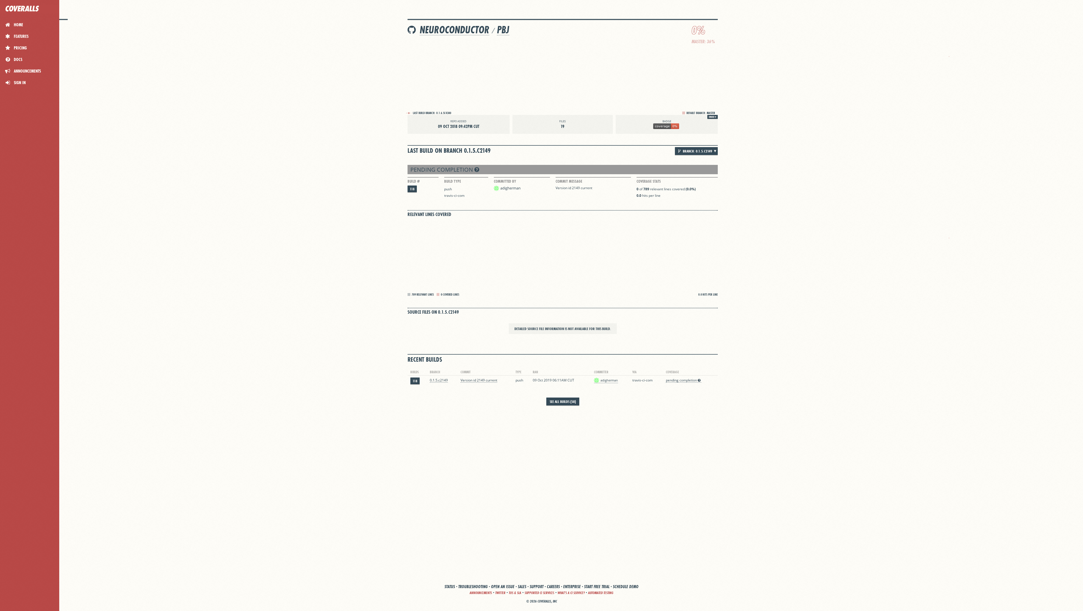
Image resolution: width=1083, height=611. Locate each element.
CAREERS (553, 587)
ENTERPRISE (572, 587)
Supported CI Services (539, 592)
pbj (503, 29)
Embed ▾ (712, 117)
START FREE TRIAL (596, 587)
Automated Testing (600, 592)
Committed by (505, 181)
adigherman (510, 188)
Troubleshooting (473, 587)
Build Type (452, 181)
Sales (522, 587)
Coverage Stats (649, 181)
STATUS (449, 587)
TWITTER (500, 592)
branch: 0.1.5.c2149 (697, 151)
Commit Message (569, 181)
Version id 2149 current (574, 188)
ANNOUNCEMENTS (481, 592)
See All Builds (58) (563, 401)
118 (412, 189)
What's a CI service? (571, 592)
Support (536, 587)
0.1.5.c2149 (439, 380)
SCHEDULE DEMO (626, 587)
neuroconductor (454, 29)
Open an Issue (502, 587)
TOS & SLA (515, 592)
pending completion (442, 169)
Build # (414, 181)
